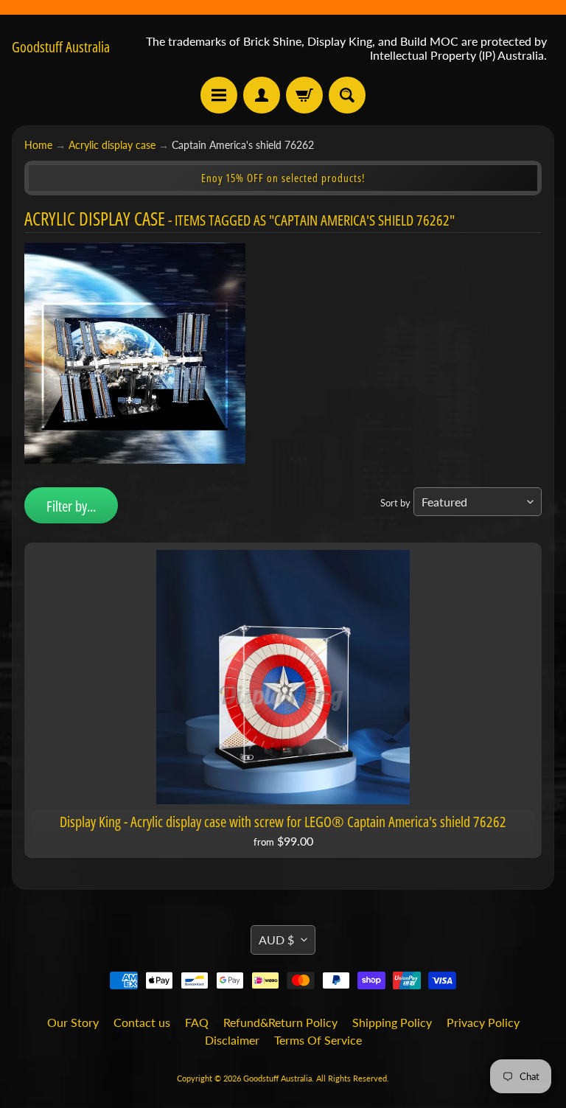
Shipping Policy (392, 1022)
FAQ (197, 1022)
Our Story (73, 1022)
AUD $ (276, 940)
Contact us (141, 1022)
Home (38, 145)
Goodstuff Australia (61, 47)
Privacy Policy (483, 1022)
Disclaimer (232, 1040)
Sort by (395, 503)
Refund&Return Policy (280, 1022)
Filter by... (71, 506)
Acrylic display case (112, 145)
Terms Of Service (318, 1040)
